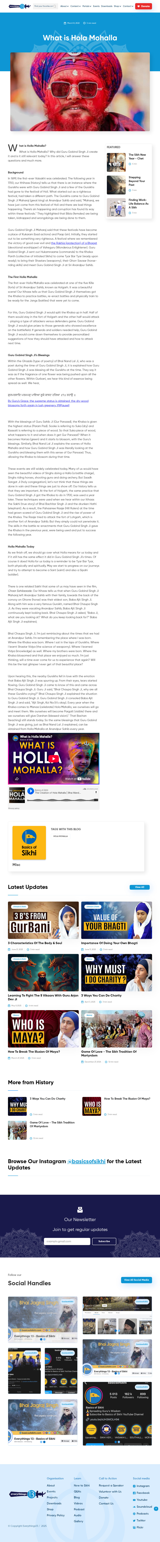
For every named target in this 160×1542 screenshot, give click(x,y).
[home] (19, 6)
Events (96, 6)
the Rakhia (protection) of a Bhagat (74, 243)
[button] (65, 6)
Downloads (106, 6)
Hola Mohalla (60, 836)
